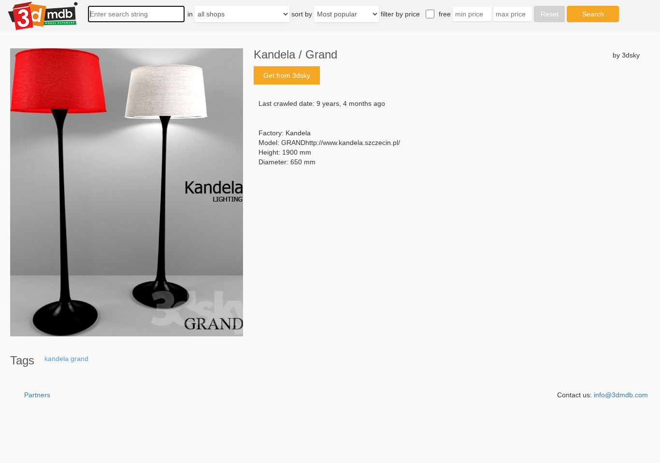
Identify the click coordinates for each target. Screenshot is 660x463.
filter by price (400, 14)
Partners (37, 395)
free (445, 14)
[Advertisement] (446, 240)
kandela (56, 358)
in (190, 14)
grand (79, 358)
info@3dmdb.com (621, 395)
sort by (301, 14)
